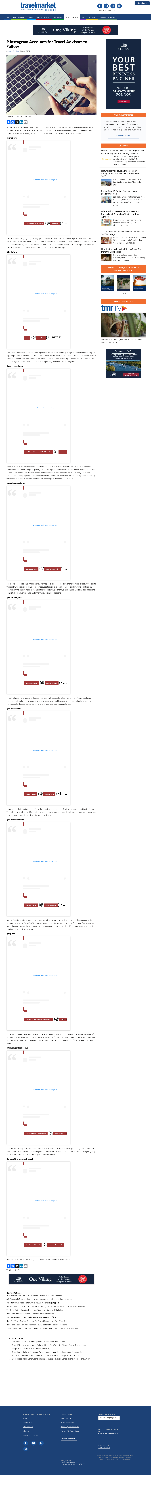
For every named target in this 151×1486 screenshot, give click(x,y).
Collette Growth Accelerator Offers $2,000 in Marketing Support (32, 1303)
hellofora (41, 338)
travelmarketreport (55, 1245)
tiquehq (63, 1019)
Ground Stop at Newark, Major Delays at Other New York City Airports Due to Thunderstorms (49, 1345)
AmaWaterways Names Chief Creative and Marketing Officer (31, 1317)
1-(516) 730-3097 (104, 1448)
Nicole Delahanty (31, 569)
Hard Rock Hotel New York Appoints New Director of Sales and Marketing (36, 1325)
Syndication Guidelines (30, 1435)
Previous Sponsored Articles (70, 1427)
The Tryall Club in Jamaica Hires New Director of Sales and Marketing (34, 1310)
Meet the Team (27, 1422)
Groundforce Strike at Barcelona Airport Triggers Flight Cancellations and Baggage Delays (48, 1352)
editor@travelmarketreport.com (108, 1433)
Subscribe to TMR (123, 136)
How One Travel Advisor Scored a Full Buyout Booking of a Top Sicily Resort (37, 1321)
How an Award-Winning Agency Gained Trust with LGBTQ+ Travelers (34, 1295)
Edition (144, 3)
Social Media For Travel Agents (36, 1133)
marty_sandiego (65, 452)
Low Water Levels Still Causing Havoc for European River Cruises (38, 1342)
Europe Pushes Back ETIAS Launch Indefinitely (31, 1348)
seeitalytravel (49, 794)
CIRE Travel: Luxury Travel (34, 223)
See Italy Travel (31, 794)
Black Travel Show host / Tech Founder (38, 452)
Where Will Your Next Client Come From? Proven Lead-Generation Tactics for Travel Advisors (121, 214)
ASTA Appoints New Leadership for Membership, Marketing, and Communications (39, 1299)
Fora (27, 338)
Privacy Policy (110, 1459)
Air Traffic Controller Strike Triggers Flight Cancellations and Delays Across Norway (46, 1355)
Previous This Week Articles (70, 1431)
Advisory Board (28, 1427)
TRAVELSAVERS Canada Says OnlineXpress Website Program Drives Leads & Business (42, 1328)
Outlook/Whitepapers (68, 1422)
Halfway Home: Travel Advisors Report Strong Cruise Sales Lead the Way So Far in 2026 (121, 173)
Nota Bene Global (31, 683)
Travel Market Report (33, 1245)
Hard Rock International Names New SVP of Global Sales (30, 1314)
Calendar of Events (67, 1418)
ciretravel (55, 223)
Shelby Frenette (31, 905)
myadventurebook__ (52, 569)
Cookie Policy (101, 1459)
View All (123, 294)
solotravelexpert (51, 905)
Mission (25, 1418)
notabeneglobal (51, 683)
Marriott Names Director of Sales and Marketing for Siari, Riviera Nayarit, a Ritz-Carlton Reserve (45, 1306)
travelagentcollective (62, 1133)
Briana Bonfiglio (13, 51)
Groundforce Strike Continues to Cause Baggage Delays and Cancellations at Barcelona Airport (51, 1359)
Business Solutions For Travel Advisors (38, 1019)
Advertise (26, 1431)
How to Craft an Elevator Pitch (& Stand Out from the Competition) (121, 250)
